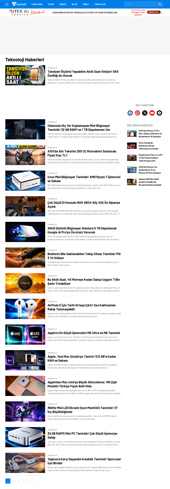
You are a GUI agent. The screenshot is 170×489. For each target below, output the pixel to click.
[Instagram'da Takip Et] (137, 113)
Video (86, 4)
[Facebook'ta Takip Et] (130, 113)
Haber (62, 4)
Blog (74, 4)
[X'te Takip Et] (144, 113)
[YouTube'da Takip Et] (152, 113)
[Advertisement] (63, 102)
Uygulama (37, 4)
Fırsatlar (100, 4)
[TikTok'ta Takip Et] (159, 113)
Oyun (51, 4)
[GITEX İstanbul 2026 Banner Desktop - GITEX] (85, 9)
